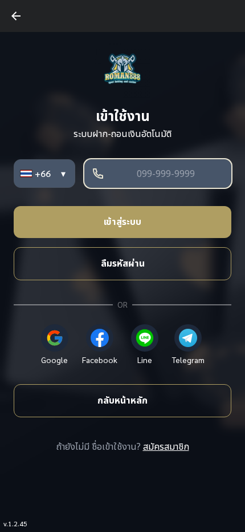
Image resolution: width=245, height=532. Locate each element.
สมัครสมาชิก (166, 447)
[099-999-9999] (157, 173)
